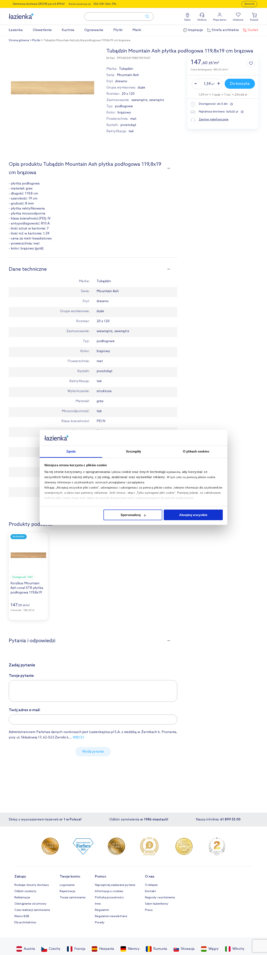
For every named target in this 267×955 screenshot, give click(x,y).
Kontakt (150, 891)
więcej (78, 737)
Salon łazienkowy (156, 904)
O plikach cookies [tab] (196, 451)
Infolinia (202, 20)
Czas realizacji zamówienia (32, 910)
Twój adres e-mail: (24, 710)
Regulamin (102, 910)
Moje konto (219, 20)
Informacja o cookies (109, 891)
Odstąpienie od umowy (30, 904)
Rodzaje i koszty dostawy (31, 885)
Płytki (36, 40)
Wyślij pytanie (93, 752)
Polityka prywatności (109, 897)
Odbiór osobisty (25, 891)
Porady (100, 922)
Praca (148, 910)
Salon (187, 20)
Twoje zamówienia (72, 897)
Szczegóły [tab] (133, 451)
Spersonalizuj (131, 515)
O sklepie (151, 885)
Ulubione (238, 20)
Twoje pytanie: (21, 675)
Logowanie (67, 885)
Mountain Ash (128, 75)
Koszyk (254, 20)
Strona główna (19, 40)
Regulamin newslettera (111, 916)
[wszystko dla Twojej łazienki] (31, 14)
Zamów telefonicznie (213, 119)
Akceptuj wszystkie (193, 515)
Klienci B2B (21, 916)
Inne (98, 904)
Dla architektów (25, 922)
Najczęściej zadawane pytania (115, 885)
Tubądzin (126, 69)
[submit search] (145, 16)
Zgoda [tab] (71, 451)
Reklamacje (22, 897)
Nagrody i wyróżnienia (160, 897)
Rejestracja (67, 891)
